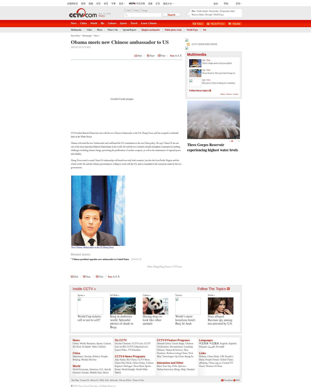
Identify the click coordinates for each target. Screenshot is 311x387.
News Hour (75, 36)
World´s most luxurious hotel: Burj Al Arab (185, 319)
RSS (238, 380)
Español (232, 343)
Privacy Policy (125, 380)
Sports (123, 23)
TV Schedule (134, 350)
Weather (191, 369)
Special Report (129, 30)
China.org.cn (215, 362)
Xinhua (202, 356)
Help (183, 369)
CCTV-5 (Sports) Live (137, 346)
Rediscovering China (177, 353)
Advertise (114, 380)
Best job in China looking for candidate (218, 83)
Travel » (178, 295)
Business (91, 343)
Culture (112, 23)
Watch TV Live (217, 24)
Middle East (96, 372)
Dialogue (127, 366)
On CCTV (121, 340)
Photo (99, 30)
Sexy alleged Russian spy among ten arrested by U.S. (220, 319)
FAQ (102, 380)
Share (151, 55)
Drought (208, 14)
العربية (211, 346)
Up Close (179, 356)
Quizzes (182, 366)
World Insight (128, 369)
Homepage (87, 36)
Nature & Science (174, 350)
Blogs (177, 369)
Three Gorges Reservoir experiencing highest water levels (212, 147)
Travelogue (168, 356)
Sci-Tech (77, 346)
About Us (94, 380)
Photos (229, 94)
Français (203, 346)
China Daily (213, 356)
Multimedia (76, 30)
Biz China (132, 359)
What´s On (112, 30)
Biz (102, 23)
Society (88, 356)
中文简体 (203, 343)
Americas (93, 369)
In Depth (86, 346)
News (73, 23)
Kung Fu (189, 356)
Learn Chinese (149, 23)
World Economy (80, 369)
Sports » (81, 295)
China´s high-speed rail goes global (217, 63)
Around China (164, 343)
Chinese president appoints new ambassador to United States (100, 259)
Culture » (147, 295)
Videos (200, 24)
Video (89, 30)
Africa (106, 372)
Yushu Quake (202, 11)
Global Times (226, 359)
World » (211, 295)
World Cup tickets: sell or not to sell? (90, 318)
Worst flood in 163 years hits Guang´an (218, 73)
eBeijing (203, 362)
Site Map (75, 380)
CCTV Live (137, 343)
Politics (96, 356)
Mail (139, 55)
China (83, 23)
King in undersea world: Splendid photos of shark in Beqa (121, 321)
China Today (139, 362)
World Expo (219, 14)
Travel (133, 23)
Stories (235, 94)
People (104, 356)
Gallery (102, 346)
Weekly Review (88, 359)
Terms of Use (138, 380)
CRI (222, 356)
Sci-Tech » (114, 295)
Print (163, 55)
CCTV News (144, 359)
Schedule (236, 24)
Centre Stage (178, 343)
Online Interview (165, 369)
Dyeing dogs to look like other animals (152, 319)
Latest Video (121, 350)
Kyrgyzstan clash (227, 11)
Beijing (76, 359)
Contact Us (84, 380)
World (93, 23)
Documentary (176, 346)
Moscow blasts (198, 14)
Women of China (214, 366)
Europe (85, 372)
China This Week (123, 362)
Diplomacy (78, 356)
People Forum (212, 359)
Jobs (107, 380)
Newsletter (228, 380)
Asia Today (120, 359)
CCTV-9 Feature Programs (173, 340)
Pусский (220, 346)
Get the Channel (123, 343)
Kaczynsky (214, 11)
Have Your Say (164, 366)
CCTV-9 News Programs (130, 356)
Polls (174, 366)
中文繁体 (214, 343)
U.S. (101, 369)
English (223, 343)
